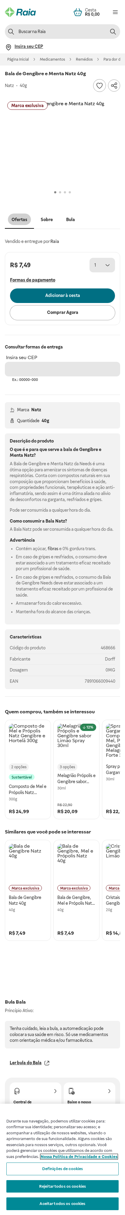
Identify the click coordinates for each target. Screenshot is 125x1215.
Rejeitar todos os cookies (62, 1186)
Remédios (84, 59)
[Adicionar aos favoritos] (99, 85)
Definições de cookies (62, 1168)
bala (67, 449)
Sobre (47, 219)
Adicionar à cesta (62, 295)
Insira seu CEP (21, 357)
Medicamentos (52, 59)
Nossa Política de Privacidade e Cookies (79, 1156)
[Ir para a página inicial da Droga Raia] (20, 12)
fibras (53, 548)
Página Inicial (18, 59)
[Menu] (115, 12)
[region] (62, 1159)
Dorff (110, 659)
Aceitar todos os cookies (62, 1203)
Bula (70, 219)
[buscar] (113, 31)
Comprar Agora (62, 312)
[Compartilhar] (114, 85)
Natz (36, 409)
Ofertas (19, 219)
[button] (62, 143)
